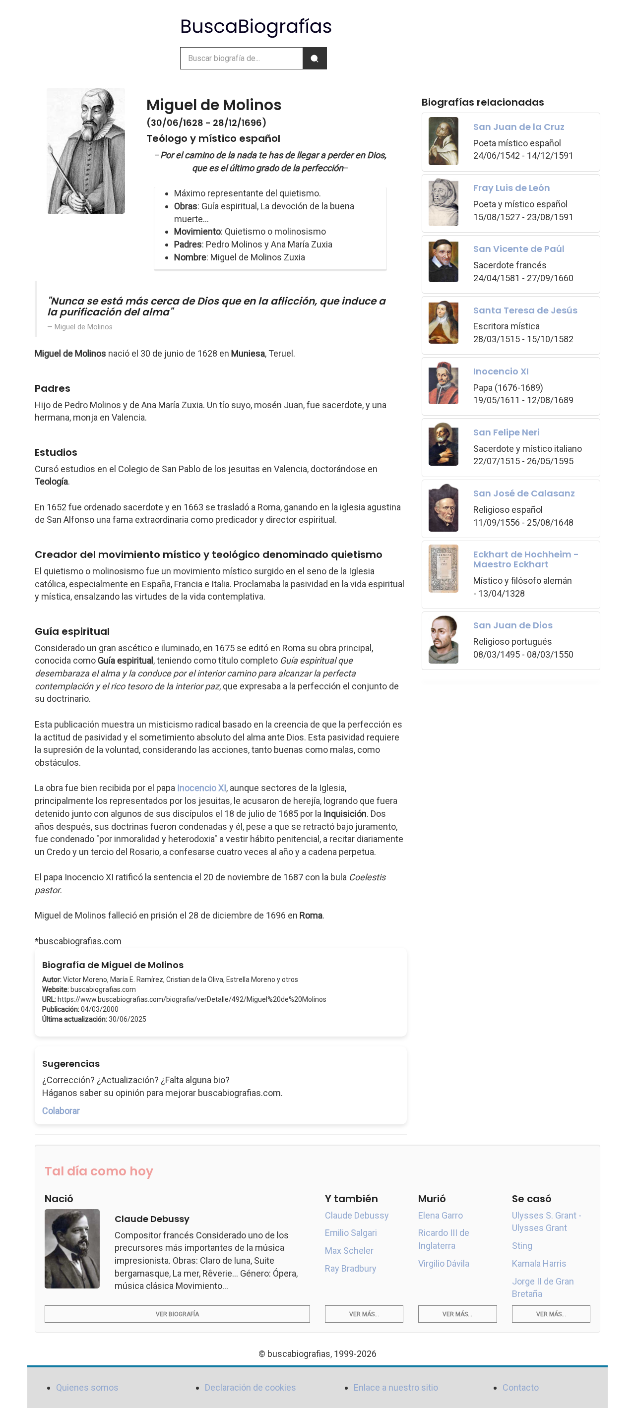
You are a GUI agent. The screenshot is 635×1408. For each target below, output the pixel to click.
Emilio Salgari (351, 1232)
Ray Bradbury (351, 1268)
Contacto (521, 1387)
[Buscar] (314, 58)
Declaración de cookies (250, 1387)
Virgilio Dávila (443, 1263)
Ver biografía (177, 1314)
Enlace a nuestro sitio (396, 1387)
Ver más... (364, 1314)
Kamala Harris (539, 1263)
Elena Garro (440, 1215)
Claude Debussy (357, 1215)
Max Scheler (349, 1250)
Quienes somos (87, 1387)
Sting (522, 1245)
